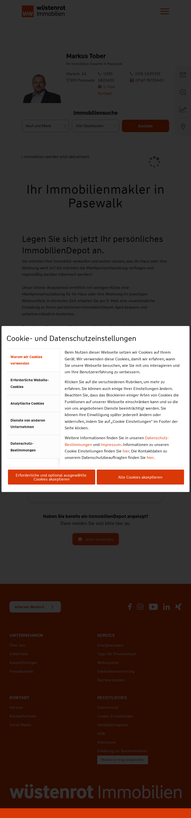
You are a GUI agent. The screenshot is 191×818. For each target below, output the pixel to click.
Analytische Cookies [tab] (27, 403)
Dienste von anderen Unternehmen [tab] (27, 423)
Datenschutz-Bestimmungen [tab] (23, 446)
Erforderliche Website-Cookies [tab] (29, 383)
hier (126, 451)
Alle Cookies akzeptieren (140, 477)
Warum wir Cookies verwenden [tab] (26, 360)
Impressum (111, 444)
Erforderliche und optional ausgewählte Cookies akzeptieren (52, 477)
